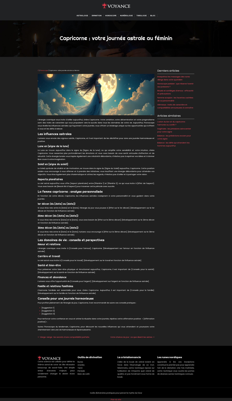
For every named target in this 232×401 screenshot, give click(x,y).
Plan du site (116, 399)
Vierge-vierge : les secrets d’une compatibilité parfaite (64, 337)
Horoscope (110, 15)
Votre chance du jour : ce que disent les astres (131, 337)
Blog (152, 15)
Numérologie (126, 15)
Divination (97, 15)
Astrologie (82, 15)
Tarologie (141, 15)
